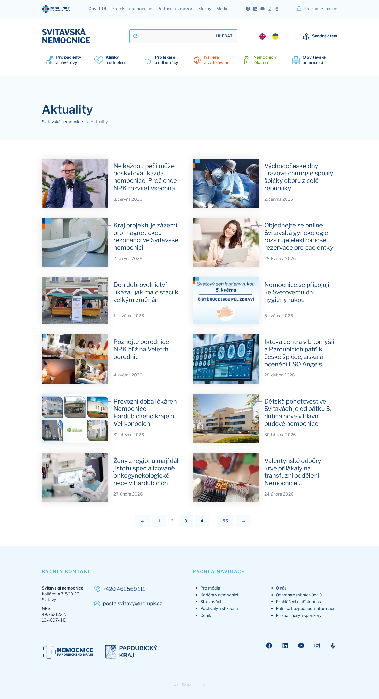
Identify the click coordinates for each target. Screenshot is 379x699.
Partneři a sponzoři (175, 8)
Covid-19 (97, 8)
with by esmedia (189, 684)
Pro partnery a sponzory (299, 615)
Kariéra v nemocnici (219, 595)
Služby (205, 8)
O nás (281, 588)
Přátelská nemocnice (132, 8)
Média (222, 8)
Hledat (224, 36)
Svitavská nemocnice (63, 121)
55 (225, 521)
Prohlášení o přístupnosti (300, 601)
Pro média (210, 588)
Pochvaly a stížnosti (219, 608)
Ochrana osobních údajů (299, 595)
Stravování (210, 601)
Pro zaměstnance (320, 8)
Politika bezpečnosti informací (305, 608)
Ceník (205, 615)
